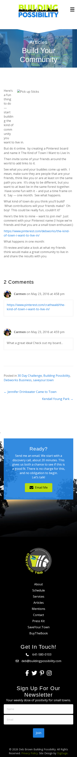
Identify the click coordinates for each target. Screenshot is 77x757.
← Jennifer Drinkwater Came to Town (30, 392)
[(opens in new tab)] (38, 561)
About (38, 584)
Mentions (38, 609)
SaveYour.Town (39, 627)
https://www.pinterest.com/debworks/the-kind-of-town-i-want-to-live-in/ (37, 233)
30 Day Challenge (30, 376)
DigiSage (62, 753)
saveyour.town (43, 380)
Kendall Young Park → (57, 399)
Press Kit (38, 621)
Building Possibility (56, 376)
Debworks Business (18, 380)
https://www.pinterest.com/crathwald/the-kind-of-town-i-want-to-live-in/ (36, 307)
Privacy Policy (29, 753)
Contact (38, 615)
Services (38, 596)
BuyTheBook (38, 633)
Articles (38, 603)
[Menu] (72, 9)
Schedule (38, 590)
